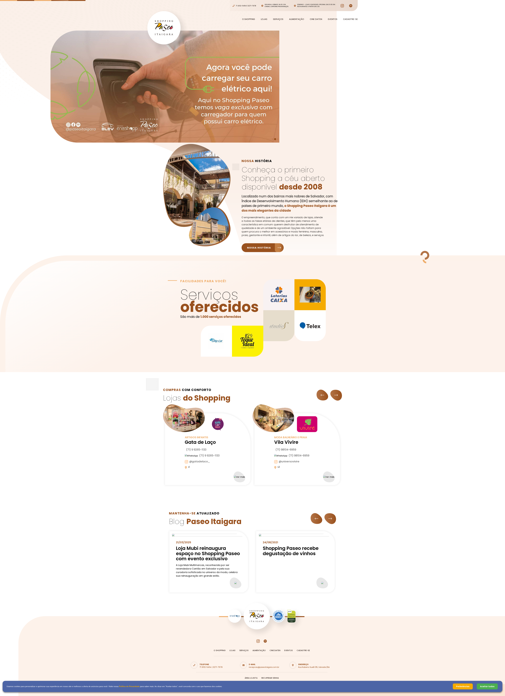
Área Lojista (251, 678)
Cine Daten (316, 19)
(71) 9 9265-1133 (196, 449)
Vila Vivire (286, 442)
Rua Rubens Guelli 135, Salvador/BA (314, 667)
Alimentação (296, 19)
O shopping (248, 19)
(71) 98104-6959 (286, 449)
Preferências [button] (462, 686)
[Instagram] (342, 5)
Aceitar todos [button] (487, 686)
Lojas (264, 19)
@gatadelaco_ (199, 461)
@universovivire (289, 461)
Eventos (332, 19)
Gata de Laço (200, 442)
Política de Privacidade (129, 686)
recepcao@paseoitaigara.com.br (264, 667)
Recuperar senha (270, 678)
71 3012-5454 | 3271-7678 (211, 667)
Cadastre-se (350, 19)
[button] (272, 139)
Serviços (278, 19)
